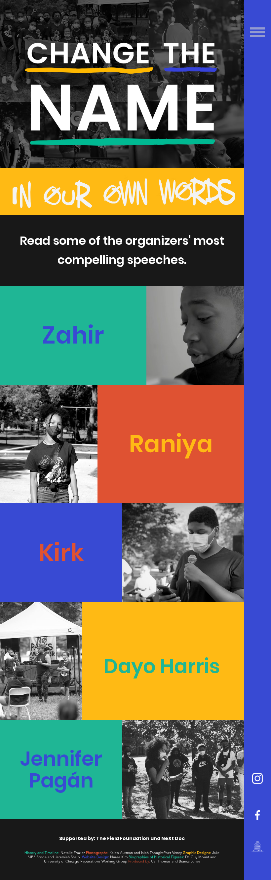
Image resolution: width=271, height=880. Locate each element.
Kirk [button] (61, 552)
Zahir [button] (73, 335)
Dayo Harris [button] (161, 666)
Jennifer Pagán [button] (61, 769)
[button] (257, 32)
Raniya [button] (171, 443)
